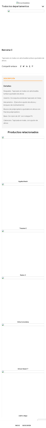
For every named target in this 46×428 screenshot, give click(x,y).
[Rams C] (23, 251)
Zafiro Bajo (23, 416)
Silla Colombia (23, 322)
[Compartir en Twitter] (24, 66)
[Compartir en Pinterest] (32, 66)
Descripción (9, 78)
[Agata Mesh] (23, 157)
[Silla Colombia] (23, 298)
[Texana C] (23, 204)
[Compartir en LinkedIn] (27, 66)
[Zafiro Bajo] (23, 391)
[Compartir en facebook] (20, 66)
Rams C (23, 275)
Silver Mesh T (23, 369)
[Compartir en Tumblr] (29, 66)
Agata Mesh (23, 181)
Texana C (23, 228)
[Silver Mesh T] (23, 345)
